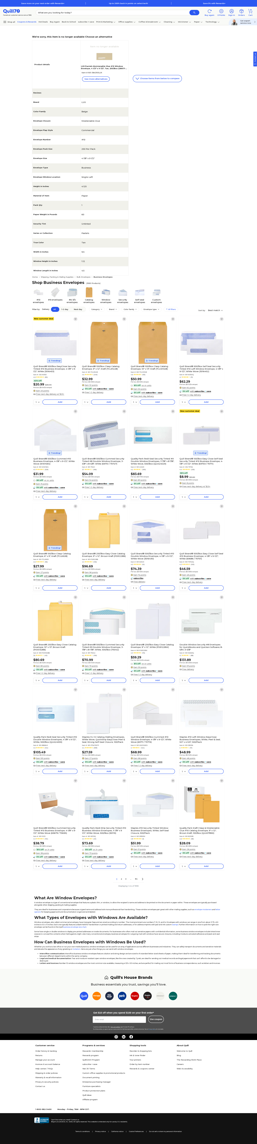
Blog (179, 1055)
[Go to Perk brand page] (122, 996)
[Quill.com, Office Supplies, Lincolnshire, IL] (41, 1120)
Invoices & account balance (47, 1064)
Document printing (90, 1077)
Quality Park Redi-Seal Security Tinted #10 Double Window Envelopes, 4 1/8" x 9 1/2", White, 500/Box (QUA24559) (55, 739)
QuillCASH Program (91, 1060)
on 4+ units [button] (146, 385)
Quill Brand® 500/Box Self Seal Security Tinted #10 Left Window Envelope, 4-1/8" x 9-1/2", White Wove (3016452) (201, 369)
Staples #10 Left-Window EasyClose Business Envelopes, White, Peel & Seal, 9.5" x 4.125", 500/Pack (199, 739)
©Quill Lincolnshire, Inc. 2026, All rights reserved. (69, 1122)
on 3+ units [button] (49, 849)
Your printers (135, 1060)
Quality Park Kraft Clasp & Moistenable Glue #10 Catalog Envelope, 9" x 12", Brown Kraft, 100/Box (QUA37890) (199, 830)
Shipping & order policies (46, 1073)
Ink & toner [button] (183, 22)
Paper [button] (197, 22)
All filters (172, 309)
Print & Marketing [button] (104, 22)
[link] (75, 319)
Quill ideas (87, 1095)
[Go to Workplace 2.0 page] (173, 996)
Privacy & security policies (47, 1082)
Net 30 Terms (88, 1069)
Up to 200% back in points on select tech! (128, 3)
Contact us (40, 1086)
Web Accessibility (185, 1069)
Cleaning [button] (168, 22)
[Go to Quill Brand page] (84, 996)
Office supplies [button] (125, 22)
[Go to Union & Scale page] (160, 996)
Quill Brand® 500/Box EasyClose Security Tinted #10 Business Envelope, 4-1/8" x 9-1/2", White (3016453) (54, 369)
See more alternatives (95, 79)
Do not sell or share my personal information (165, 1131)
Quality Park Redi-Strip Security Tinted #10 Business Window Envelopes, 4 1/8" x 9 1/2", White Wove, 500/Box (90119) (104, 830)
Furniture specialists (91, 1086)
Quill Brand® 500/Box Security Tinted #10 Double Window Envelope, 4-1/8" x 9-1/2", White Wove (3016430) (152, 556)
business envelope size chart (74, 927)
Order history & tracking (46, 1051)
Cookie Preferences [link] (136, 1131)
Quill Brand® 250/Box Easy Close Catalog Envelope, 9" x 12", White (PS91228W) (152, 645)
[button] (194, 12)
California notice (117, 1131)
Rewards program (90, 1055)
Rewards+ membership (92, 1051)
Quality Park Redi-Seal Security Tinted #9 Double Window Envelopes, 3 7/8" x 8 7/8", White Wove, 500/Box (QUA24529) (152, 461)
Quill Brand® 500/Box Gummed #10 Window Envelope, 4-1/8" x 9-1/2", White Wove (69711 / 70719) (151, 739)
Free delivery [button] (139, 582)
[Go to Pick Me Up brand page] (109, 996)
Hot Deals (43, 22)
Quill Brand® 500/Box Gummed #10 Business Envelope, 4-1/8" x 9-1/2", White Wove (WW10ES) (54, 461)
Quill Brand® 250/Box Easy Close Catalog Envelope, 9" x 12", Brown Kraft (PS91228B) (104, 554)
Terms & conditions (82, 1131)
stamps (175, 925)
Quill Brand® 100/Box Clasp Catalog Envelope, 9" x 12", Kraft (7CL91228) (101, 367)
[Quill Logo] (11, 11)
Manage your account (45, 1060)
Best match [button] (214, 310)
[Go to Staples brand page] (134, 996)
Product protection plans (93, 1091)
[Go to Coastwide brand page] (96, 996)
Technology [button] (211, 22)
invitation (76, 949)
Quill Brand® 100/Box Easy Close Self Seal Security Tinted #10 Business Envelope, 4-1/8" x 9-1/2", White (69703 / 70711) (201, 461)
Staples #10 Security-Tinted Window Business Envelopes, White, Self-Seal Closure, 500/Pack (150, 830)
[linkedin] (124, 1037)
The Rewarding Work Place (189, 1060)
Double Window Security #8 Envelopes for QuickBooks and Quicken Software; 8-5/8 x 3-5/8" (201, 647)
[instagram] (116, 1037)
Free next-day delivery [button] (143, 396)
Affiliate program (90, 1099)
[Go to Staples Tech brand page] (147, 996)
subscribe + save (86, 22)
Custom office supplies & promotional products (103, 1073)
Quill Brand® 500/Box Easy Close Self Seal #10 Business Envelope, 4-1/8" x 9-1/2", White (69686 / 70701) (201, 556)
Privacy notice (100, 1131)
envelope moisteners (203, 909)
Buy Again (55, 22)
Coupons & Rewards (26, 22)
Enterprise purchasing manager (96, 1082)
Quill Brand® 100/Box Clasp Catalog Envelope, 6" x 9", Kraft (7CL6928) (52, 554)
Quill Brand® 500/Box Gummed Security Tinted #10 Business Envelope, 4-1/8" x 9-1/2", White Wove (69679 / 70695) (54, 830)
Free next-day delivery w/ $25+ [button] (50, 394)
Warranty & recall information (48, 1077)
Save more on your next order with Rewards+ (42, 3)
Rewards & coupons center (142, 1069)
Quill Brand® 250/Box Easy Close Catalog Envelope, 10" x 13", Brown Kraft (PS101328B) (54, 647)
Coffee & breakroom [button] (148, 22)
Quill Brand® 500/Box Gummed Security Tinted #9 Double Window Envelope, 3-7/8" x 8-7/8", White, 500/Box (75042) (103, 647)
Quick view (54, 356)
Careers (180, 1064)
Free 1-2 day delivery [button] (94, 392)
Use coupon (156, 1019)
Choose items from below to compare (159, 78)
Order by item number (140, 1064)
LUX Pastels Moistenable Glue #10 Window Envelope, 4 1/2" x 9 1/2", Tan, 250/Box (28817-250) (103, 68)
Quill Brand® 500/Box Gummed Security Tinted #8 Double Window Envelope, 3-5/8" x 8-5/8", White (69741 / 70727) (103, 461)
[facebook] (131, 1037)
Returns (38, 1055)
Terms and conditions (115, 1027)
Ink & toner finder (137, 1055)
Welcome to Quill (184, 1051)
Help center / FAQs (44, 1069)
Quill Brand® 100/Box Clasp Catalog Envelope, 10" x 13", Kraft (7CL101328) (149, 367)
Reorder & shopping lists (141, 1051)
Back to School (69, 22)
